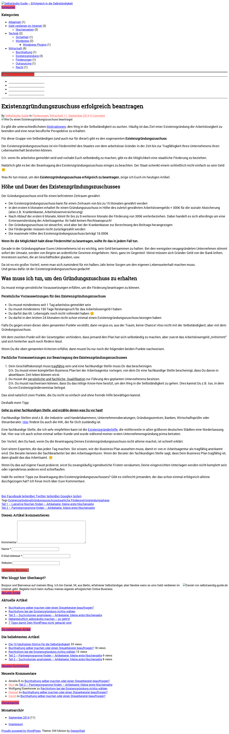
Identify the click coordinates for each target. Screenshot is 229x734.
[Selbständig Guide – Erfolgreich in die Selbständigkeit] (37, 3)
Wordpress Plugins (35, 44)
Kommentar (8, 542)
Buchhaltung (24, 52)
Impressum (16, 724)
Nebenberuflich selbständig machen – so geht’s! (39, 619)
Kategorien (8, 7)
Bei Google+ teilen (68, 496)
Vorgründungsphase (96, 500)
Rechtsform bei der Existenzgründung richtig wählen (42, 611)
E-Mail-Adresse (11, 556)
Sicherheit (22, 37)
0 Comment (97, 115)
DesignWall (77, 731)
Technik (13, 33)
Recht (19, 67)
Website (6, 563)
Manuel (13, 692)
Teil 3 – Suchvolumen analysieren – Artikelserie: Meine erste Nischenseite (55, 615)
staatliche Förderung (70, 500)
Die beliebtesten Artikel (16, 629)
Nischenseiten (25, 29)
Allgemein (15, 22)
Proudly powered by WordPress (21, 731)
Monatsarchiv (10, 702)
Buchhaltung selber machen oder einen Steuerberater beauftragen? (51, 607)
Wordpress (22, 41)
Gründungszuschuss (44, 500)
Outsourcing (23, 63)
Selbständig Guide (17, 115)
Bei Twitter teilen (42, 496)
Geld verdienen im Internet (25, 26)
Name (6, 549)
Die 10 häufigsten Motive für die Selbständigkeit (39, 644)
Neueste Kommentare (15, 666)
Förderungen (24, 59)
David (12, 696)
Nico (11, 685)
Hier (26, 422)
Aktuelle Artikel (10, 593)
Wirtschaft (15, 48)
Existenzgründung (27, 56)
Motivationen (56, 126)
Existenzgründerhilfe (103, 429)
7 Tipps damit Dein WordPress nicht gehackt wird (40, 622)
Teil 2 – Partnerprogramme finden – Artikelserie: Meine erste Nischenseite (55, 655)
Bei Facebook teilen (15, 496)
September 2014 (19, 717)
